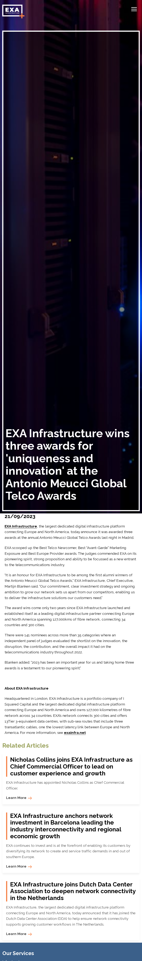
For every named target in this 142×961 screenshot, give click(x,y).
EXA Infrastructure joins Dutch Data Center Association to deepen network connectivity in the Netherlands (73, 891)
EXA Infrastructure (21, 526)
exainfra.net (75, 733)
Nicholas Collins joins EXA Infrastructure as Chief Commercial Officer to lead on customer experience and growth (71, 766)
